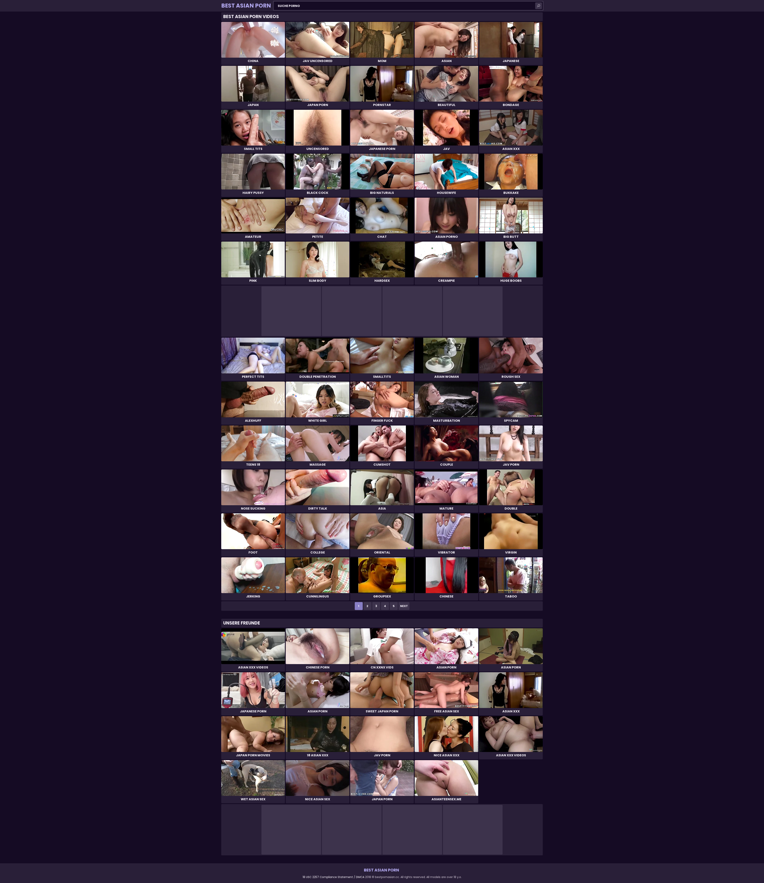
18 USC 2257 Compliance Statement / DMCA (333, 877)
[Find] (538, 5)
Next (404, 606)
